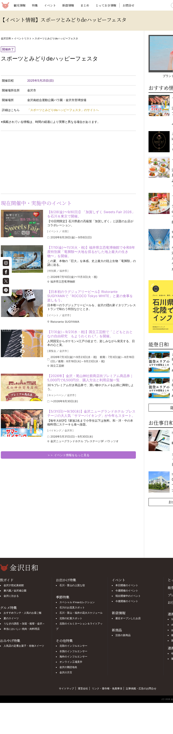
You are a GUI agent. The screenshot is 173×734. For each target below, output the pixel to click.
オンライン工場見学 (70, 661)
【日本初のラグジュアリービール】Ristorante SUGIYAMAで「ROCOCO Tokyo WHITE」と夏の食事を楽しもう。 (90, 295)
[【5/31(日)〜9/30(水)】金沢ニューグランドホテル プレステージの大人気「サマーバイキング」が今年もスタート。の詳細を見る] (22, 423)
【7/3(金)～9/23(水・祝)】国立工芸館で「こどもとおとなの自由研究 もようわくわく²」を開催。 (90, 334)
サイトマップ (66, 688)
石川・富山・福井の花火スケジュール (81, 612)
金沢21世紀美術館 (14, 585)
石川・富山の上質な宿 (72, 585)
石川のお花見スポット (72, 607)
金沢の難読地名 (68, 667)
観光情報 (20, 5)
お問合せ (128, 5)
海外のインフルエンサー (73, 656)
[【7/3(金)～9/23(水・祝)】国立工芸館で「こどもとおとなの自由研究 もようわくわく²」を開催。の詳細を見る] (22, 343)
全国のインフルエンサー (73, 651)
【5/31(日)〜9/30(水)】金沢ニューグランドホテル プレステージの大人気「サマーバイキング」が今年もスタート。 (91, 413)
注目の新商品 (123, 635)
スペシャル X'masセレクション (77, 602)
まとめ (84, 5)
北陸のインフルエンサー (73, 645)
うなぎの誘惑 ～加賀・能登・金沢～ (24, 623)
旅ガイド (7, 580)
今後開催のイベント (126, 601)
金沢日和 (6, 38)
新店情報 (68, 5)
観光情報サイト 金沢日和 (5, 5)
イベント (50, 5)
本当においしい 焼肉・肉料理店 (22, 628)
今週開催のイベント (126, 590)
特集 (35, 5)
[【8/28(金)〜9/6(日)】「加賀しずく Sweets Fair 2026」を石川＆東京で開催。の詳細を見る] (22, 223)
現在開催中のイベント (128, 595)
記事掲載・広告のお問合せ (141, 688)
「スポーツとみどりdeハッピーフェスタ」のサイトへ (63, 110)
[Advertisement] (34, 161)
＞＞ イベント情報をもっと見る (68, 455)
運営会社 (83, 688)
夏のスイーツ (11, 618)
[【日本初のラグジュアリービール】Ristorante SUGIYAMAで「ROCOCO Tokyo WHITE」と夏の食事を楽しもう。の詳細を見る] (22, 303)
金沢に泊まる (11, 595)
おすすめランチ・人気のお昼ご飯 (23, 612)
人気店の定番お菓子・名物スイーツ (24, 645)
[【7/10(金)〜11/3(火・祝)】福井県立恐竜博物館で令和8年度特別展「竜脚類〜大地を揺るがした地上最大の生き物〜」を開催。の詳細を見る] (22, 259)
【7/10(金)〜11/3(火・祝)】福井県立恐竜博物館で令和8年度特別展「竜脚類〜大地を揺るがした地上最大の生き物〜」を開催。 (91, 251)
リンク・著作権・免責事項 (107, 688)
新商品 (117, 630)
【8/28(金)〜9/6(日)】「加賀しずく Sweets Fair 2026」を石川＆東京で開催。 (91, 214)
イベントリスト (23, 38)
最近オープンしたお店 (128, 618)
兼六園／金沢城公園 (15, 590)
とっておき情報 (106, 5)
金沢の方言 (65, 672)
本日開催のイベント (126, 585)
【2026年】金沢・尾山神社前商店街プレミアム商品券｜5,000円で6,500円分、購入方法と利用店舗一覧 (90, 378)
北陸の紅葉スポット (70, 618)
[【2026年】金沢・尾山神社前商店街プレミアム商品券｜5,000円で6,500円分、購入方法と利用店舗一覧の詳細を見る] (22, 387)
